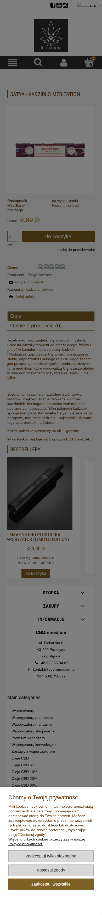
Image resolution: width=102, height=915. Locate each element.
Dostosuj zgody (51, 870)
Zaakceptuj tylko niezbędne (51, 856)
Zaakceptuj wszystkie (51, 884)
